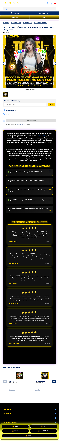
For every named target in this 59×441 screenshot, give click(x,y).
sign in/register (21, 124)
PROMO (16, 426)
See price (12, 390)
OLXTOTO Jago (41, 135)
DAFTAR (15, 17)
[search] (29, 8)
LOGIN (44, 17)
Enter (51, 104)
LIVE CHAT (30, 436)
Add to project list (31, 120)
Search (5, 8)
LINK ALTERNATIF (44, 431)
